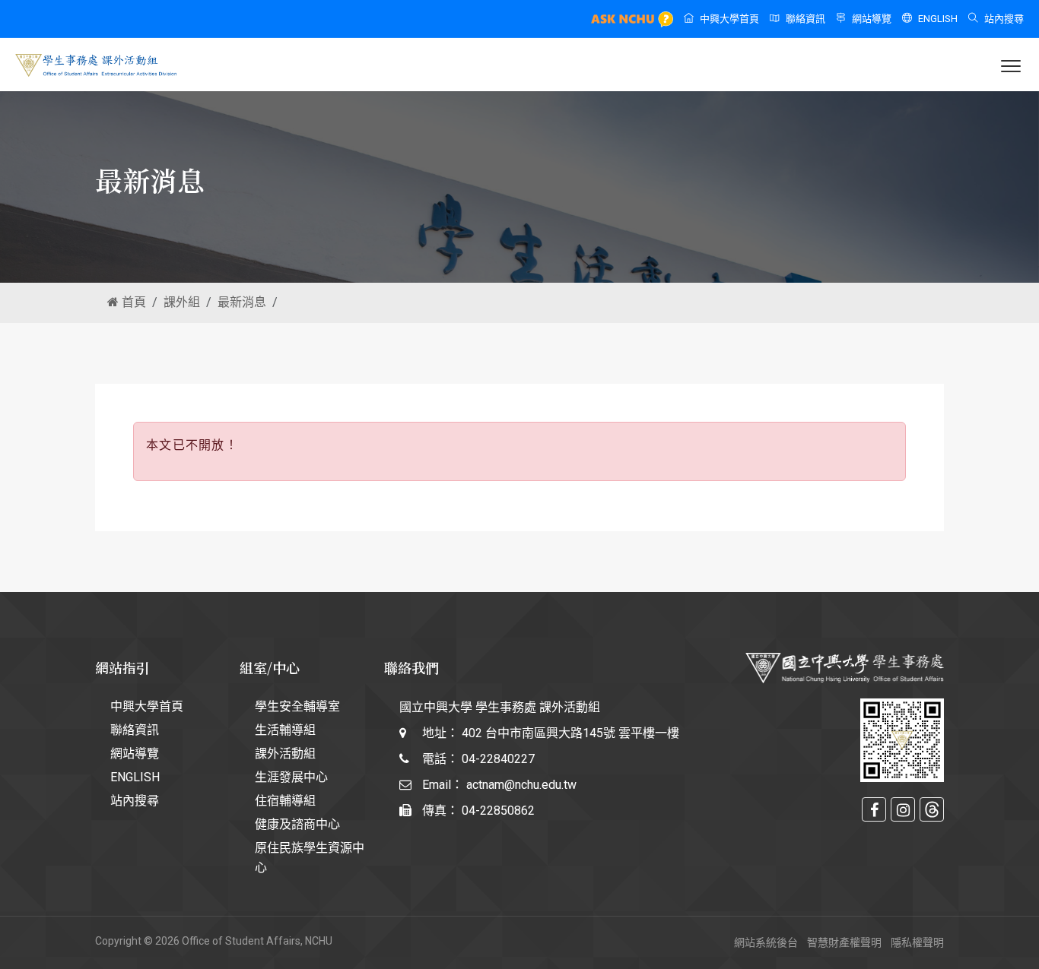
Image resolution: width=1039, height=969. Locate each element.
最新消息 (242, 302)
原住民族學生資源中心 (309, 858)
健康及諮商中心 (297, 824)
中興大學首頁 (729, 18)
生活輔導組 (285, 730)
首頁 (132, 302)
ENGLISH (938, 18)
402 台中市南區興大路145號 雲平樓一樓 (570, 733)
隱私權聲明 (917, 942)
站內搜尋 (1004, 18)
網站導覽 (871, 18)
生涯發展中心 (291, 777)
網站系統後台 (766, 942)
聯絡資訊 (805, 18)
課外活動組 (285, 753)
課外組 (182, 302)
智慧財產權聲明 (844, 942)
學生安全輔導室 (297, 706)
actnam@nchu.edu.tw (521, 784)
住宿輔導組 (285, 800)
